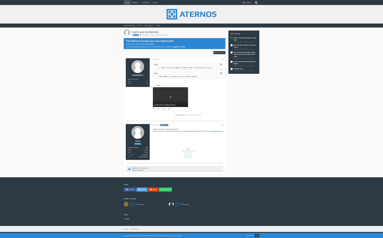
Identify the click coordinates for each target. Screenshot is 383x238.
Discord (187, 153)
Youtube (187, 157)
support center (179, 47)
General (132, 206)
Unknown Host (238, 68)
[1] (156, 68)
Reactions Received (133, 79)
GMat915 (177, 204)
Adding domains (135, 203)
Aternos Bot (136, 168)
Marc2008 (132, 204)
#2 (222, 125)
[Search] (256, 2)
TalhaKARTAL (146, 35)
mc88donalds (142, 156)
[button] (247, 2)
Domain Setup (179, 203)
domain (127, 218)
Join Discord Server (193, 115)
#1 (222, 59)
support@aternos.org (216, 131)
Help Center (187, 155)
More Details (250, 235)
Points (129, 81)
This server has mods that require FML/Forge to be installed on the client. (245, 54)
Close (257, 235)
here (152, 44)
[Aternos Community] (191, 14)
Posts (129, 83)
